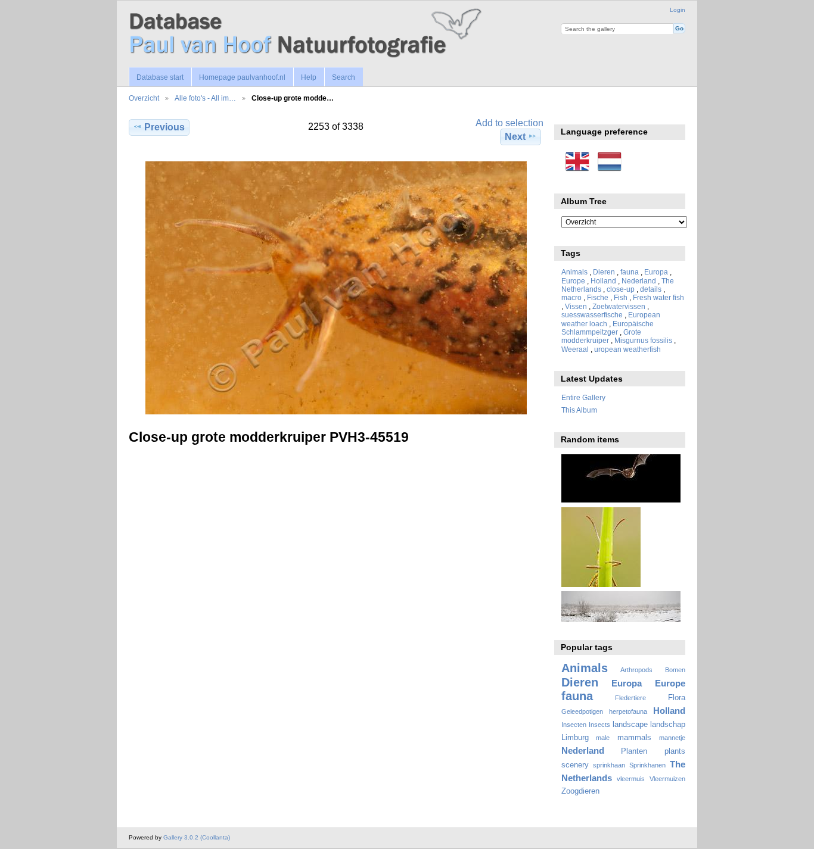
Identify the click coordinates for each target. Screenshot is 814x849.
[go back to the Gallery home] (307, 34)
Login (677, 10)
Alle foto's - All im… (205, 98)
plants (674, 751)
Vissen (576, 306)
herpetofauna (628, 711)
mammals (634, 737)
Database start (160, 77)
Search (343, 77)
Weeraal (575, 349)
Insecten (573, 724)
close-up (621, 289)
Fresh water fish (658, 297)
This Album (579, 410)
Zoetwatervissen (618, 306)
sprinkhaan (609, 765)
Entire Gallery (583, 397)
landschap (667, 724)
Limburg (575, 737)
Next (515, 137)
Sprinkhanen (647, 765)
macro (571, 297)
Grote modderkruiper (601, 336)
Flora (676, 698)
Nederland (639, 281)
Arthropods (636, 669)
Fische (597, 297)
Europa (656, 272)
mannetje (672, 737)
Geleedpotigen (582, 711)
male (603, 737)
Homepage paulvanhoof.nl (242, 77)
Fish (620, 297)
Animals (574, 272)
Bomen (675, 669)
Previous (164, 127)
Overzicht (144, 98)
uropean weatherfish (627, 349)
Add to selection (509, 123)
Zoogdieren (580, 791)
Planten (634, 751)
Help (308, 77)
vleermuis (631, 778)
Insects (599, 724)
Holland (603, 281)
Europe (573, 281)
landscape (630, 724)
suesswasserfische (592, 315)
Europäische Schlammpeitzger (607, 328)
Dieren (604, 272)
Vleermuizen (667, 778)
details (650, 289)
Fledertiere (630, 697)
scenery (575, 765)
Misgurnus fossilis (643, 340)
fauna (629, 272)
